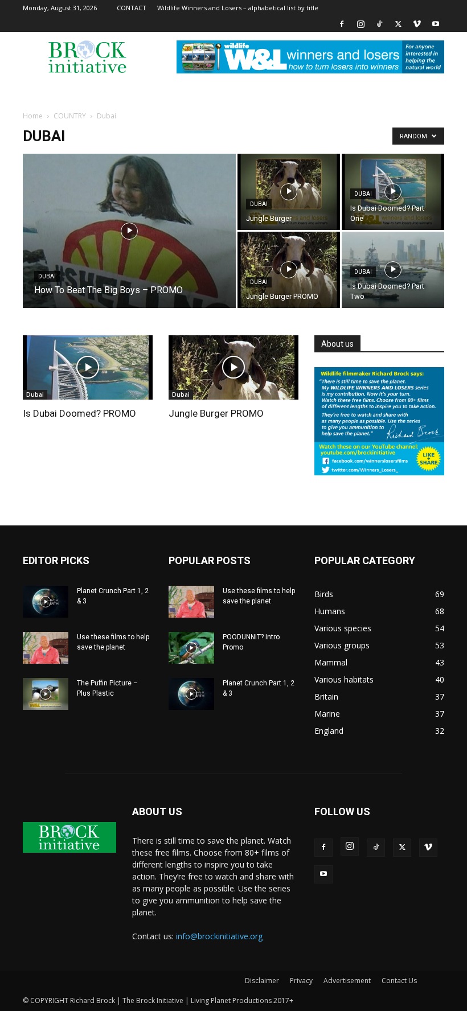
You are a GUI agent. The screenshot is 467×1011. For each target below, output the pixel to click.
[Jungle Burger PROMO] (288, 270)
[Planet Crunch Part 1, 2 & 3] (45, 602)
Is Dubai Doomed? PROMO (79, 413)
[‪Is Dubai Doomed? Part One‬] (393, 192)
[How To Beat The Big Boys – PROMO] (129, 246)
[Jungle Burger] (288, 192)
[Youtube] (435, 24)
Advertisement (347, 980)
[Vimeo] (416, 24)
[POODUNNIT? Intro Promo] (191, 648)
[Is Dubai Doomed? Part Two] (393, 270)
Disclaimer (262, 980)
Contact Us (399, 980)
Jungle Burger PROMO (216, 413)
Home (33, 116)
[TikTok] (379, 24)
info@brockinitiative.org (219, 936)
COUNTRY (70, 116)
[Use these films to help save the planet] (45, 648)
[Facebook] (341, 24)
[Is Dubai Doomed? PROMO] (88, 367)
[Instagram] (360, 24)
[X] (398, 24)
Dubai (47, 276)
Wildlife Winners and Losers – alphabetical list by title (237, 7)
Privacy (301, 980)
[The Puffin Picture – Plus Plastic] (45, 694)
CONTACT (131, 7)
